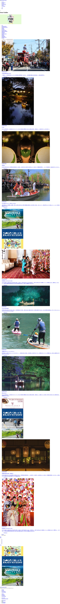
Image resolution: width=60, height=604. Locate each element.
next (0, 537)
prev (0, 536)
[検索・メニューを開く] (0, 10)
